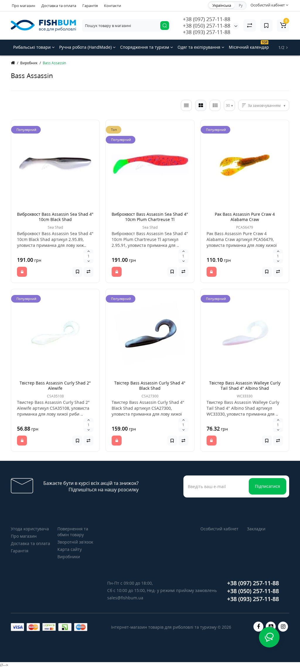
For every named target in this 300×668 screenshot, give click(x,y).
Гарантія (90, 5)
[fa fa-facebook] (258, 627)
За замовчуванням (264, 105)
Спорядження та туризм (145, 47)
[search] (164, 25)
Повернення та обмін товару (72, 531)
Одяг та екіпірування (199, 47)
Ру (241, 5)
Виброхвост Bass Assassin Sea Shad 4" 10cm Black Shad (55, 216)
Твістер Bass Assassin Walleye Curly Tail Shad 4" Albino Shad (244, 385)
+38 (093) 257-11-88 (206, 32)
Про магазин (23, 5)
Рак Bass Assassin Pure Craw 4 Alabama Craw (245, 216)
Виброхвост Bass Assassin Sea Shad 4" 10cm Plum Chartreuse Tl (150, 216)
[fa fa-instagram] (283, 627)
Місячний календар (249, 45)
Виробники (68, 556)
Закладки (256, 529)
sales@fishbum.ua (125, 597)
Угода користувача (30, 529)
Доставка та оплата (58, 5)
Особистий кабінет (219, 529)
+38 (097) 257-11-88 (206, 19)
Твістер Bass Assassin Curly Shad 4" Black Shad (149, 385)
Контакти (112, 5)
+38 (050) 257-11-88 (206, 25)
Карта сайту (69, 549)
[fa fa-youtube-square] (271, 627)
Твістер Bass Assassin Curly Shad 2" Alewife (55, 385)
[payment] (17, 627)
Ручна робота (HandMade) (86, 47)
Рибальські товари (32, 47)
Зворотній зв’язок (75, 542)
